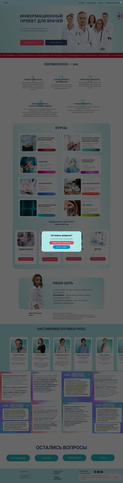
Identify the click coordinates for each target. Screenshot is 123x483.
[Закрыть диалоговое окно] (120, 2)
